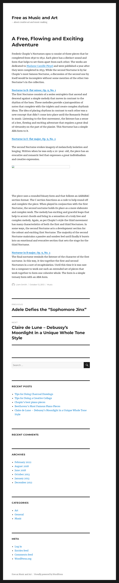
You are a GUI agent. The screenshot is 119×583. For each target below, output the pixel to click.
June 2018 (20, 470)
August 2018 (22, 466)
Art (16, 510)
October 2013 (22, 474)
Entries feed (21, 550)
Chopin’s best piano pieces (30, 402)
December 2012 (23, 482)
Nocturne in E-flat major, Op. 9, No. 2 (34, 138)
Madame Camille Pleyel (40, 65)
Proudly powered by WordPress (48, 574)
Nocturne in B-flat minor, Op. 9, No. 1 (34, 90)
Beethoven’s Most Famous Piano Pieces (37, 406)
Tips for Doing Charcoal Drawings (34, 394)
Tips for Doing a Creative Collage (33, 398)
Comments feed (24, 554)
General (19, 514)
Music (50, 284)
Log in (18, 546)
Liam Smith (21, 284)
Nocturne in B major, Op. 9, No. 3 (31, 252)
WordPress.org (23, 558)
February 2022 (23, 462)
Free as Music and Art (35, 17)
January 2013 (22, 478)
